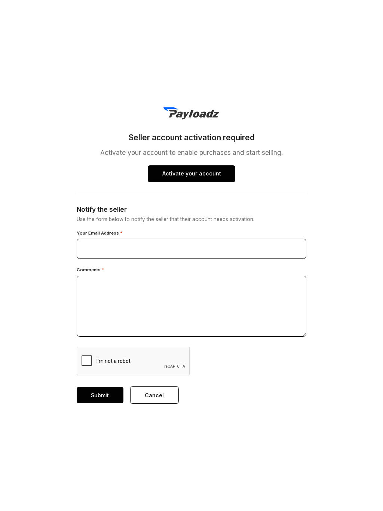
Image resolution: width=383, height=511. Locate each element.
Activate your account (191, 173)
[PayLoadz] (191, 113)
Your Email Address (100, 233)
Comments (90, 269)
